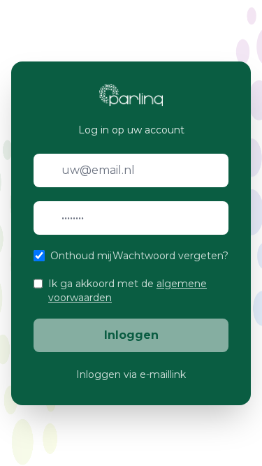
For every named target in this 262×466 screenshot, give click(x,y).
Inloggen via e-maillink (131, 374)
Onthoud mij (81, 255)
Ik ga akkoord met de (127, 290)
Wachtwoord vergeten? (170, 255)
